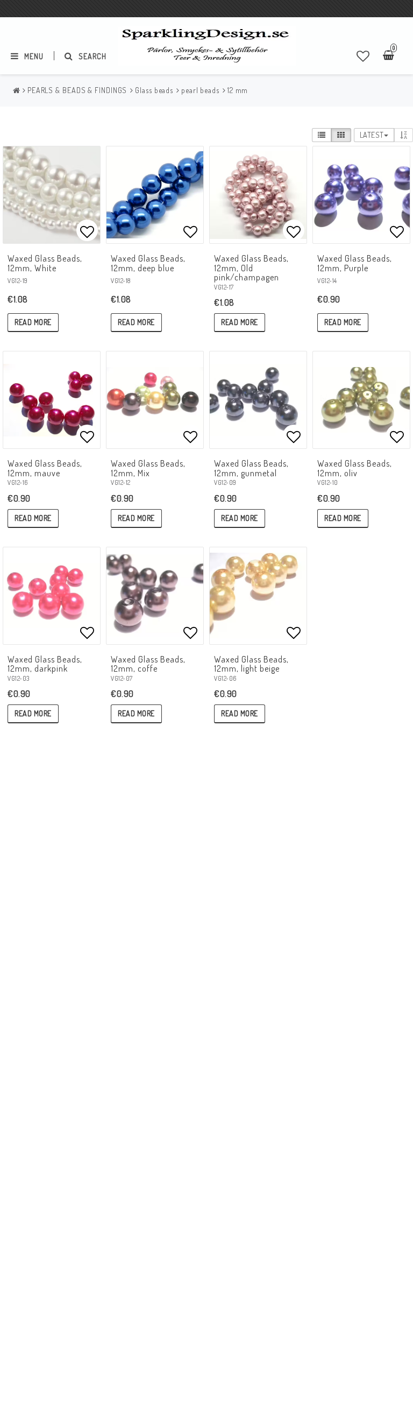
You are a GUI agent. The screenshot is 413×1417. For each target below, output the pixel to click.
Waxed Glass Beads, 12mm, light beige (251, 664)
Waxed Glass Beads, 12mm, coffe (148, 664)
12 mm (237, 90)
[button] (363, 56)
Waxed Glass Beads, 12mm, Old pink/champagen (251, 268)
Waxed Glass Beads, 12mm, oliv (354, 468)
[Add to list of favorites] (52, 195)
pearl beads (200, 90)
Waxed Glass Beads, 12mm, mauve (45, 468)
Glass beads (154, 90)
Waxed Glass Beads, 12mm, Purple (354, 263)
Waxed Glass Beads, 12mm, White (45, 263)
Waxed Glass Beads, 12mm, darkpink (45, 664)
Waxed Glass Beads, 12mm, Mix (148, 468)
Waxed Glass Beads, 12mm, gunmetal (251, 468)
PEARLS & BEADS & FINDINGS (77, 90)
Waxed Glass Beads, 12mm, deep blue (148, 263)
